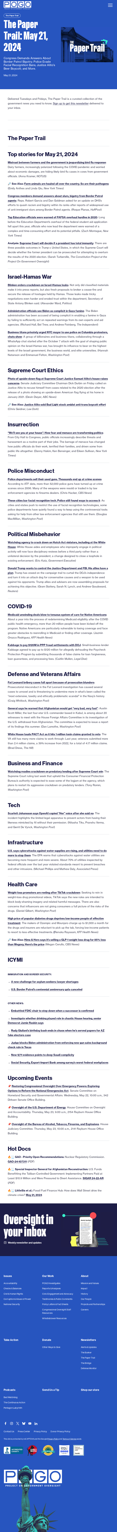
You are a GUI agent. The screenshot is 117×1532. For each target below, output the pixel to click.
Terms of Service (69, 1439)
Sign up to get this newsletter (71, 103)
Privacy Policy (53, 1439)
